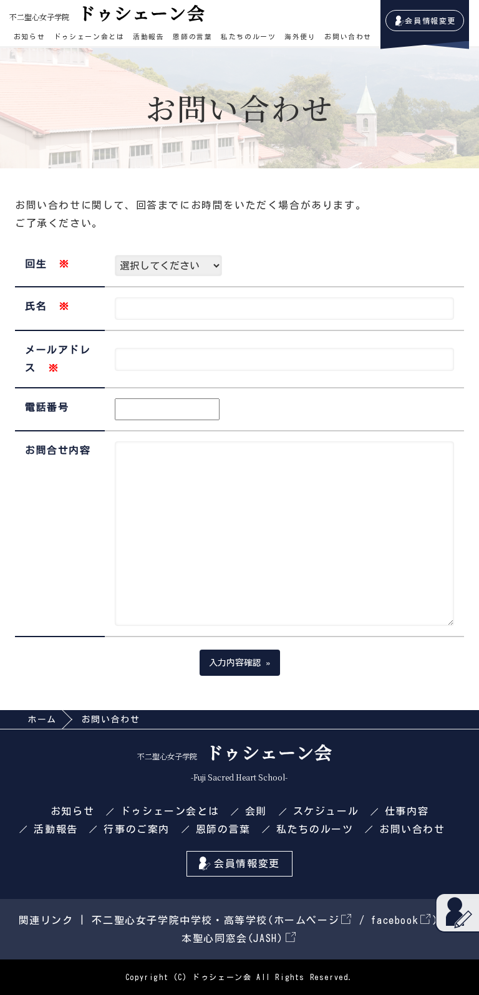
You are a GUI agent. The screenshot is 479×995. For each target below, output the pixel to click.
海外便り (300, 37)
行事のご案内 (137, 829)
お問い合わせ (348, 37)
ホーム (42, 719)
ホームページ (307, 920)
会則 (256, 811)
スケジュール (326, 811)
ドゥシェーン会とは (89, 37)
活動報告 (148, 37)
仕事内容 (406, 811)
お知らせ (29, 37)
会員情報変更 (430, 20)
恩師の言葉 (192, 37)
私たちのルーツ (248, 37)
